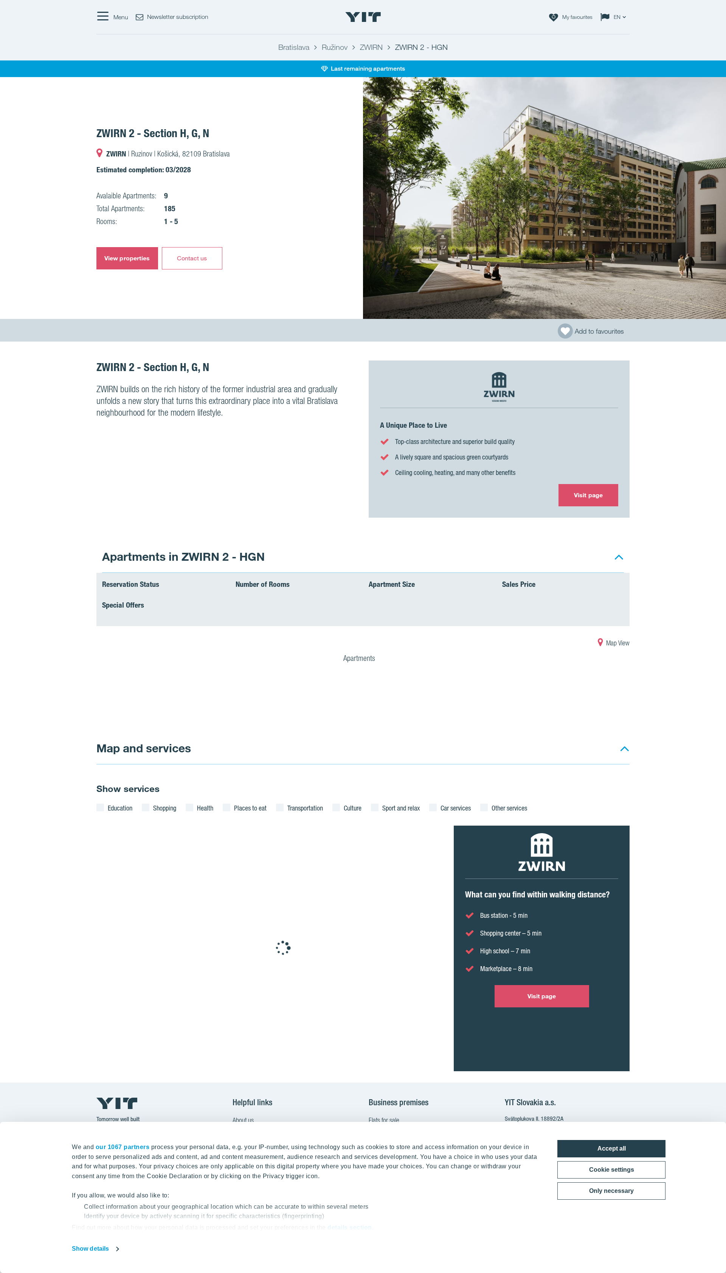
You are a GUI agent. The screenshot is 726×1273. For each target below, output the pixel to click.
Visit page (588, 495)
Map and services (143, 748)
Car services (456, 808)
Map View (617, 643)
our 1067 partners (123, 1147)
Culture (352, 808)
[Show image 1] (544, 198)
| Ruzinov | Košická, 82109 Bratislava (168, 153)
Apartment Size (392, 584)
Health (205, 808)
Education (120, 808)
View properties (127, 258)
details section (349, 1227)
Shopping (164, 808)
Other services (509, 808)
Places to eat (250, 808)
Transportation (305, 808)
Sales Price (518, 584)
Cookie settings (611, 1169)
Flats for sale (384, 1120)
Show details (90, 1248)
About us (243, 1120)
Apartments (360, 658)
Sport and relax (401, 808)
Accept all (611, 1148)
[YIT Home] (363, 17)
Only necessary (611, 1191)
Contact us (192, 258)
